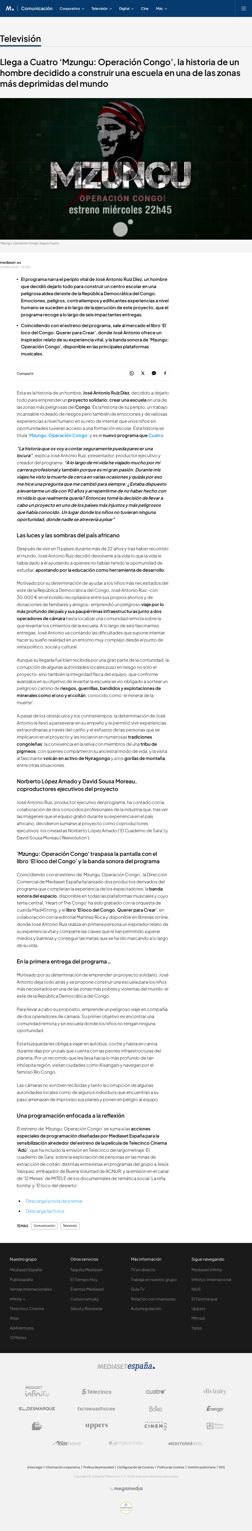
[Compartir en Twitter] (143, 373)
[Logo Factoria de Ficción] (96, 1409)
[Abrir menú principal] (243, 8)
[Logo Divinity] (215, 1391)
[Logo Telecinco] (96, 1391)
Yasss (196, 1327)
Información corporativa (63, 1467)
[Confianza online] (126, 1512)
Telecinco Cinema (27, 1308)
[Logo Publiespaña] (126, 1443)
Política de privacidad (98, 1467)
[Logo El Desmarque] (37, 1408)
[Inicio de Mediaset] (10, 8)
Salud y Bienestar (86, 1308)
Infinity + (17, 1298)
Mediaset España (26, 1269)
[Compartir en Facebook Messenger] (154, 373)
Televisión (20, 38)
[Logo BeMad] (37, 1426)
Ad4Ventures (22, 1327)
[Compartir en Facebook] (165, 373)
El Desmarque (204, 1298)
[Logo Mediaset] (126, 1369)
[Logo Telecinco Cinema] (155, 1425)
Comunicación (37, 8)
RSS (222, 1467)
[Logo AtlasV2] (66, 1443)
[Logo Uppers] (96, 1426)
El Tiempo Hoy (84, 1279)
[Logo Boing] (155, 1409)
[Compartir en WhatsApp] (131, 373)
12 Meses (18, 1337)
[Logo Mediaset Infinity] (37, 1391)
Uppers (198, 1308)
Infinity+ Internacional (211, 1279)
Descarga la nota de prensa (54, 1201)
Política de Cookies (170, 1467)
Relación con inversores (153, 1298)
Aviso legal (34, 1467)
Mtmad (198, 1318)
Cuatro (155, 435)
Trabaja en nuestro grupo (154, 1279)
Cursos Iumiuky (84, 1298)
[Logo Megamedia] (128, 1488)
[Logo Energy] (215, 1409)
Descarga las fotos (45, 1211)
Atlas (14, 1318)
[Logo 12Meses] (215, 1426)
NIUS (196, 1289)
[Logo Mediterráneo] (185, 1443)
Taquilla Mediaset (86, 1269)
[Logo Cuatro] (156, 1391)
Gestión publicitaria (202, 1467)
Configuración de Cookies (135, 1467)
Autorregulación (146, 1308)
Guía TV (137, 1289)
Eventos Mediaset (87, 1289)
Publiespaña (21, 1279)
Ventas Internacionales (31, 1289)
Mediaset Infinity (206, 1269)
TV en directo (143, 1269)
